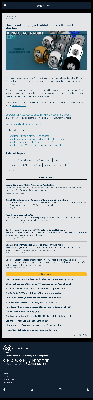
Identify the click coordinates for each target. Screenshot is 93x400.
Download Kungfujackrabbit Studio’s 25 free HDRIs (32, 142)
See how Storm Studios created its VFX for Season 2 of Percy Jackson (41, 260)
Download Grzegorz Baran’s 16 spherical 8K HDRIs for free (36, 139)
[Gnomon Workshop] (37, 362)
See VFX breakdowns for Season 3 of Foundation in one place (37, 200)
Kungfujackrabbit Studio (20, 165)
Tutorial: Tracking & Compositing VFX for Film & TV (31, 302)
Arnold (12, 160)
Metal (64, 165)
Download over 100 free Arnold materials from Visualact (35, 145)
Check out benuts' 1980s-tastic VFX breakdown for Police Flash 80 (39, 284)
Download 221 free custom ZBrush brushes (29, 136)
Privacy (7, 382)
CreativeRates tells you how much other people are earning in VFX (39, 279)
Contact (8, 376)
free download (27, 160)
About (7, 373)
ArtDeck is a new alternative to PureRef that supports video (36, 288)
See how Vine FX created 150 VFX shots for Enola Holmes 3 (35, 230)
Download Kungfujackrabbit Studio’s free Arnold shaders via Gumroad (38, 115)
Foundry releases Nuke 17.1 (19, 215)
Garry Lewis (44, 160)
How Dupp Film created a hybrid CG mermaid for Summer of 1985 (38, 307)
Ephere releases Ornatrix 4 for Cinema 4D (27, 321)
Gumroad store (19, 105)
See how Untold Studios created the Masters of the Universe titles (39, 316)
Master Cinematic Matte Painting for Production (30, 185)
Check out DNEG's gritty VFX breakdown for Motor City (33, 325)
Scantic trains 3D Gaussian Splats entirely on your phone (34, 245)
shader (12, 170)
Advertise (9, 379)
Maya (38, 165)
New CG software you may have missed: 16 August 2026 (33, 298)
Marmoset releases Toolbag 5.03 (22, 311)
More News (46, 274)
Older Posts (81, 335)
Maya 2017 (52, 165)
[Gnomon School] (14, 362)
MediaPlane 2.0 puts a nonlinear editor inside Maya (31, 330)
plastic (76, 165)
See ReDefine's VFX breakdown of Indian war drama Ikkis (34, 293)
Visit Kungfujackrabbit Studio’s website (23, 124)
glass (57, 160)
